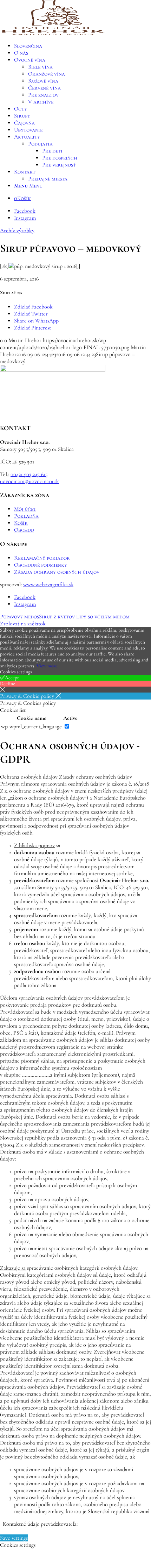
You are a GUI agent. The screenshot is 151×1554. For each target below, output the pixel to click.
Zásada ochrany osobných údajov (56, 571)
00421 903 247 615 (29, 474)
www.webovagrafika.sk (48, 584)
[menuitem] (82, 45)
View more (47, 666)
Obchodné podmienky (40, 564)
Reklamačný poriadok (42, 557)
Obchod (24, 529)
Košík (21, 522)
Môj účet (25, 508)
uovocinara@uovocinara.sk (29, 481)
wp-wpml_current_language (31, 726)
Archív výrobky (17, 230)
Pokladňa (26, 515)
